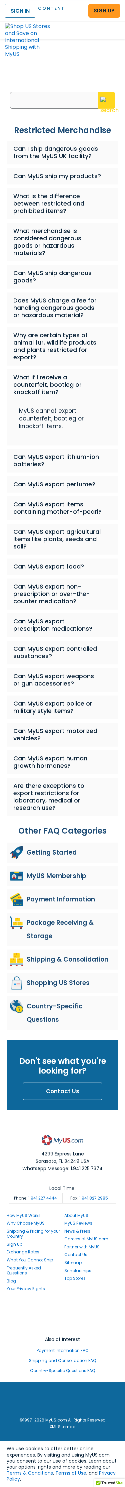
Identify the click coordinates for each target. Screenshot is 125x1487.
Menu (113, 24)
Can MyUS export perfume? (54, 484)
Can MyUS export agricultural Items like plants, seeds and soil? (57, 538)
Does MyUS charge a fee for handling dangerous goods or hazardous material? (55, 307)
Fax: (89, 1198)
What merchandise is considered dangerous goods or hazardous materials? (47, 242)
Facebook (63, 1308)
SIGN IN (20, 11)
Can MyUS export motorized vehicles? (55, 734)
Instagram (63, 1315)
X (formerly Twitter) (62, 1321)
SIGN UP (104, 10)
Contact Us (62, 1091)
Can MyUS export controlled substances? (55, 652)
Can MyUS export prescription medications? (52, 625)
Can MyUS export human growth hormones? (50, 762)
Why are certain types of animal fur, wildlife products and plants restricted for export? (54, 346)
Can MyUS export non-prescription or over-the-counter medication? (51, 593)
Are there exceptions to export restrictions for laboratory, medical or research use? (48, 796)
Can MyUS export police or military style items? (52, 707)
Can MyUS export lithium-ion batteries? (56, 460)
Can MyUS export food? (48, 566)
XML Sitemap (62, 1427)
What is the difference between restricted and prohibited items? (48, 203)
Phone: (35, 1198)
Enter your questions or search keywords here (62, 83)
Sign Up (14, 1244)
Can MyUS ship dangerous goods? (52, 276)
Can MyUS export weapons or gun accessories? (53, 680)
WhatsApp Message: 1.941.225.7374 (62, 1168)
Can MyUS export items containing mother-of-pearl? (57, 508)
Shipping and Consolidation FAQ (62, 1360)
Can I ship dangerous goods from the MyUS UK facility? (55, 152)
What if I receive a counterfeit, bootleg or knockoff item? (47, 384)
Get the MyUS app (62, 1327)
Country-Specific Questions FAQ (62, 1370)
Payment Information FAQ (62, 1350)
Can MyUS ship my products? (57, 176)
